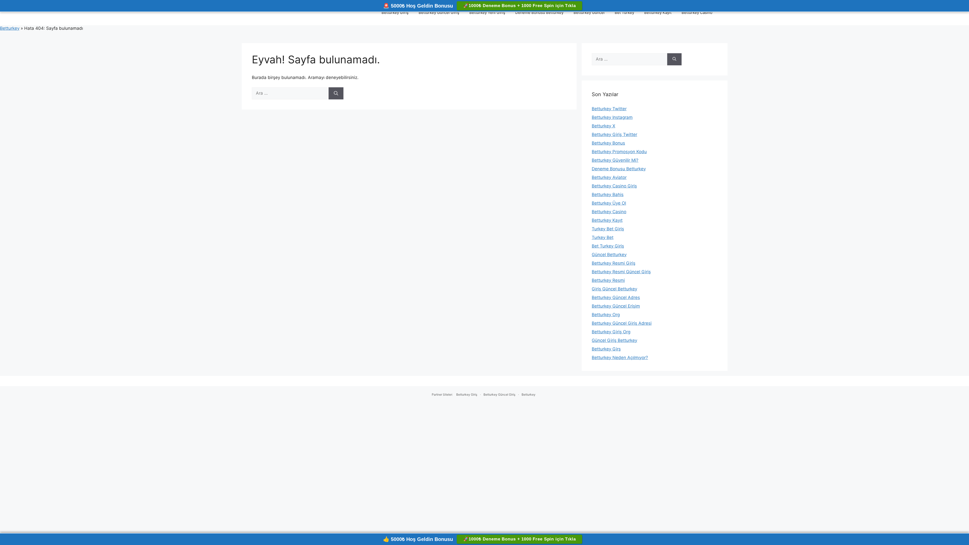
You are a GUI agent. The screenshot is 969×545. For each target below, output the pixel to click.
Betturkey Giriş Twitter (614, 134)
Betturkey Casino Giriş (614, 185)
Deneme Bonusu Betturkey (539, 12)
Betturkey (9, 28)
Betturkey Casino (697, 12)
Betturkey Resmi (608, 280)
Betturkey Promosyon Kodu (619, 151)
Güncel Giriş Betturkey (614, 340)
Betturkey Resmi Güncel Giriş (621, 271)
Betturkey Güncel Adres (616, 297)
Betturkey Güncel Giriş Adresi (622, 323)
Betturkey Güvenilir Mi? (615, 160)
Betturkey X (603, 125)
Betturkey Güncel (589, 12)
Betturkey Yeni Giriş (487, 12)
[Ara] (336, 93)
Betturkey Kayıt (657, 12)
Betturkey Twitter (609, 108)
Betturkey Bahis (608, 194)
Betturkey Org (606, 314)
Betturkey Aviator (609, 177)
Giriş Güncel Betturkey (614, 288)
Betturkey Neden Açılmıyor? (620, 357)
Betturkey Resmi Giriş (613, 263)
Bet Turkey (624, 12)
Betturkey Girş (606, 348)
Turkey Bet (602, 237)
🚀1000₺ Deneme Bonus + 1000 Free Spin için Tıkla (519, 5)
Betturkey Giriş (395, 12)
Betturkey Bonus (608, 143)
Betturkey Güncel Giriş (439, 12)
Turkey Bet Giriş (608, 228)
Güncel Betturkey (609, 254)
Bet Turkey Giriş (608, 246)
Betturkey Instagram (612, 117)
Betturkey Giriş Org (611, 331)
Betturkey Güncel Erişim (616, 306)
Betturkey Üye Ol (609, 203)
